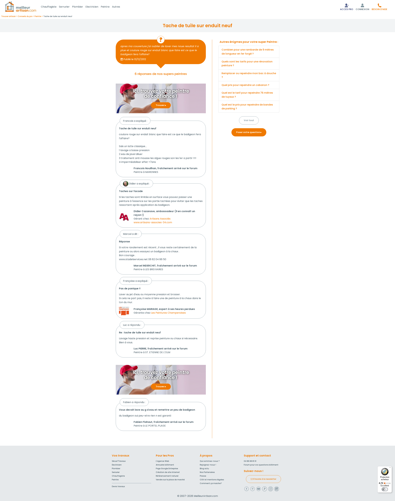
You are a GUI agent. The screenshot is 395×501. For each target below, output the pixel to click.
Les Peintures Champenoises (168, 313)
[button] (379, 6)
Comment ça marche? (211, 483)
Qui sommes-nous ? (210, 461)
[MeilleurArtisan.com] (20, 6)
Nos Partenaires (207, 472)
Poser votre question (248, 132)
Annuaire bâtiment (165, 464)
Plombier (77, 6)
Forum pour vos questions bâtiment (261, 464)
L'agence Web (162, 461)
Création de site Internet (168, 472)
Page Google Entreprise (167, 468)
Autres (116, 6)
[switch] (385, 489)
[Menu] (390, 468)
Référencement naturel (167, 476)
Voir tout (249, 120)
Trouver (160, 105)
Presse (203, 476)
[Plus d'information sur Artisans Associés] (124, 216)
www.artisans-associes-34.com (153, 222)
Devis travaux (118, 486)
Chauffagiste (48, 6)
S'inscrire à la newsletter (264, 479)
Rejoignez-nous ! (208, 464)
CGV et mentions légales (212, 479)
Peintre (105, 6)
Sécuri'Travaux (119, 461)
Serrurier (64, 6)
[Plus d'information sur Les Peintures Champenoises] (124, 311)
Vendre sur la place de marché (170, 479)
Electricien (91, 6)
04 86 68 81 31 (250, 461)
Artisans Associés (160, 218)
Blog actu (204, 468)
